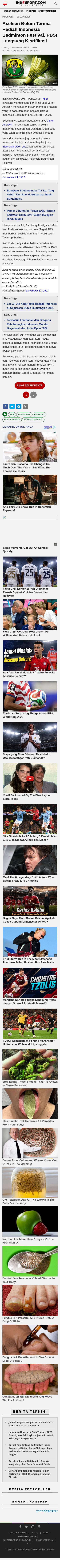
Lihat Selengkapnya (47, 1510)
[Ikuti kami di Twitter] (26, 1527)
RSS (28, 1544)
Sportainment (47, 10)
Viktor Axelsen (24, 414)
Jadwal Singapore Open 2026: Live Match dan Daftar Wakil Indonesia (31, 1424)
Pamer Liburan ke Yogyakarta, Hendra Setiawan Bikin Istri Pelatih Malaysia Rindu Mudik (31, 214)
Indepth (31, 10)
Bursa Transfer (13, 10)
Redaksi (34, 1533)
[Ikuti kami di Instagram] (32, 1527)
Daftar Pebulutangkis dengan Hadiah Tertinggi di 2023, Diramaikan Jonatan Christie (29, 1474)
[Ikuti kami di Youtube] (39, 1527)
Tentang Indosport (17, 1533)
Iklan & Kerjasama (44, 1540)
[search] (55, 4)
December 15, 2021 (13, 177)
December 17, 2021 (37, 290)
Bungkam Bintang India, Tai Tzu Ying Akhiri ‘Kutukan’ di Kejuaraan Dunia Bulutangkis (30, 194)
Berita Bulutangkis (12, 419)
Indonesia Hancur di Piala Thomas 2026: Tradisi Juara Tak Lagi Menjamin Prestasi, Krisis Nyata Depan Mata (31, 1435)
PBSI (45, 98)
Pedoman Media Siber (28, 1536)
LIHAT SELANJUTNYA (29, 385)
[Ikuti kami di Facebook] (20, 1527)
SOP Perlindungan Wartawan (17, 1540)
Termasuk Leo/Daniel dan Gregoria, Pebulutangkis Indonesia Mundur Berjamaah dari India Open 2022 (29, 324)
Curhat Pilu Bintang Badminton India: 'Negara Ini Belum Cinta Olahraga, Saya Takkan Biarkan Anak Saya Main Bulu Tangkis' (30, 1449)
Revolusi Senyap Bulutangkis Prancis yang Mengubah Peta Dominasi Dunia (29, 1462)
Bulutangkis (39, 414)
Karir (45, 1533)
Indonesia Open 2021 (15, 146)
